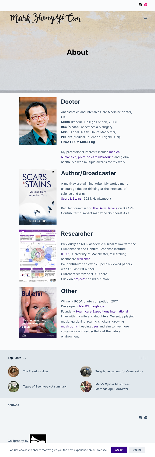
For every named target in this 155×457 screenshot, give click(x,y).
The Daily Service (104, 208)
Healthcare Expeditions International (102, 311)
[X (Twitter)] (140, 4)
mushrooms (69, 326)
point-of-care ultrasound (95, 157)
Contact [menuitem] (13, 405)
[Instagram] (145, 4)
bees (95, 326)
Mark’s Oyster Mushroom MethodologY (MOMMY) (112, 386)
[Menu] (145, 17)
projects (79, 279)
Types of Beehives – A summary (45, 386)
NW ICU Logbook (91, 306)
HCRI (65, 254)
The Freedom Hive (35, 371)
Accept (119, 449)
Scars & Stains (71, 198)
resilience (83, 259)
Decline (137, 449)
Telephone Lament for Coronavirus (119, 371)
